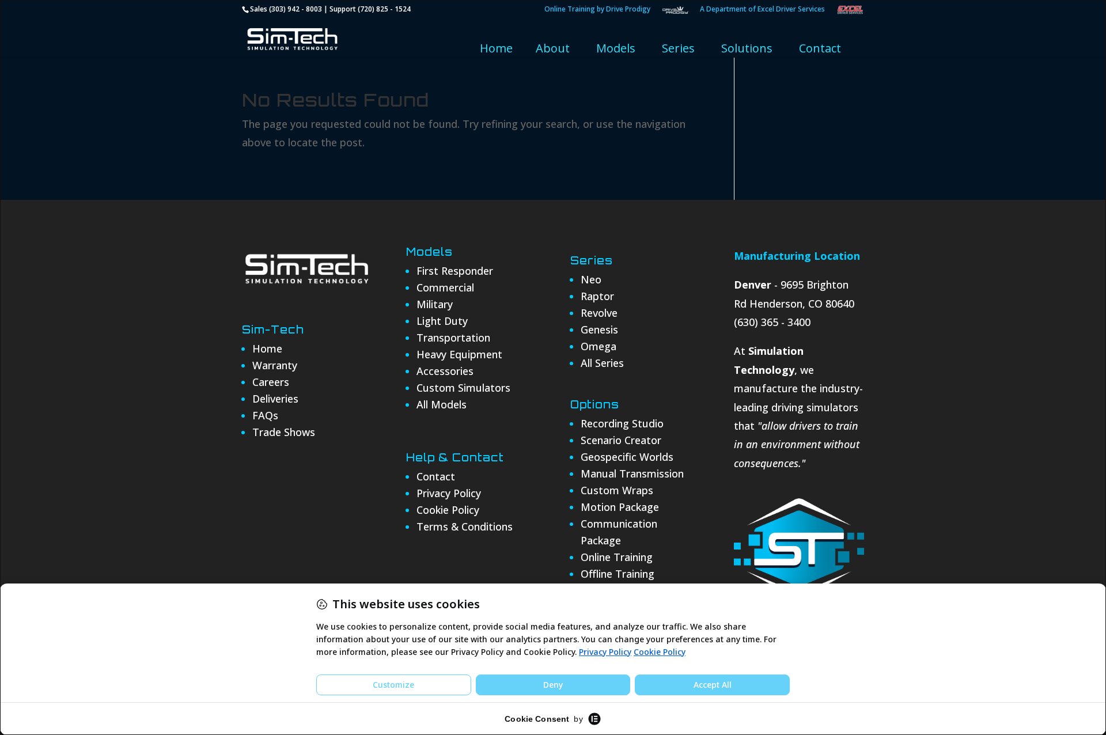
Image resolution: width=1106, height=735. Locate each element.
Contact (820, 48)
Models (615, 48)
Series (678, 48)
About (553, 48)
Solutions (746, 48)
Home (496, 48)
